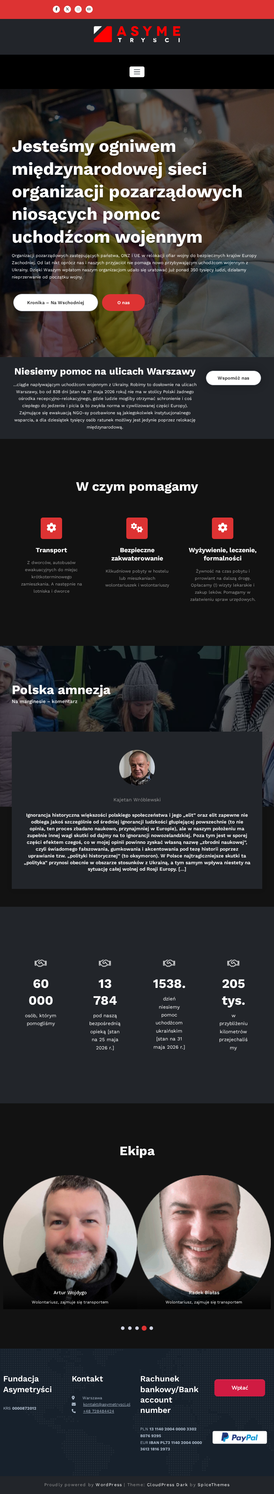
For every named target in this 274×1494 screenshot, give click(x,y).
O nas (123, 302)
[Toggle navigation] (137, 72)
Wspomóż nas (233, 378)
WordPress (109, 1484)
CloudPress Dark (167, 1484)
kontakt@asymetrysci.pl (106, 1404)
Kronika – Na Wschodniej (55, 302)
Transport (51, 550)
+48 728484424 (98, 1411)
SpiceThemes (214, 1484)
